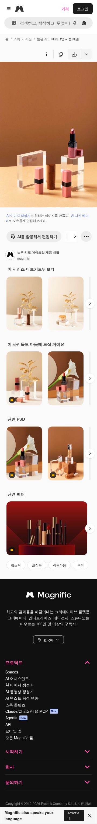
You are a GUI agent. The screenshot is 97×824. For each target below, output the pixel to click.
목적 (80, 565)
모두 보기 (46, 269)
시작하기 (14, 751)
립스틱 (16, 565)
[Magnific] (48, 596)
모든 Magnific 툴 (19, 737)
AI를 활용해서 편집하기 (37, 236)
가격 (65, 8)
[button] (48, 640)
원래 (31, 72)
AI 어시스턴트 (17, 678)
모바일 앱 (13, 731)
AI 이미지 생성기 (18, 215)
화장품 (37, 565)
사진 (28, 38)
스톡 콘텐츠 (15, 704)
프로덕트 (14, 662)
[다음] (75, 236)
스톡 (17, 38)
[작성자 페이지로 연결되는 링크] (10, 255)
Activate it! (73, 815)
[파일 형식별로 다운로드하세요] (86, 54)
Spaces (11, 672)
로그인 (82, 8)
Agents (15, 717)
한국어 (48, 639)
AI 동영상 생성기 (19, 691)
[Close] (89, 815)
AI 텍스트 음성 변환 (22, 698)
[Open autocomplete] (12, 23)
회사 (9, 767)
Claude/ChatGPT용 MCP (31, 711)
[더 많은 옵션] (46, 54)
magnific (23, 258)
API (8, 724)
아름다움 (59, 565)
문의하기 (14, 782)
